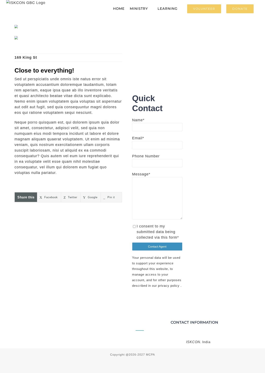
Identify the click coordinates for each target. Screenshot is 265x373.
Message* (141, 174)
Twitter (72, 197)
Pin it (110, 197)
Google (92, 197)
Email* (138, 138)
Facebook (50, 197)
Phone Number (146, 156)
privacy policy (169, 285)
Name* (138, 120)
